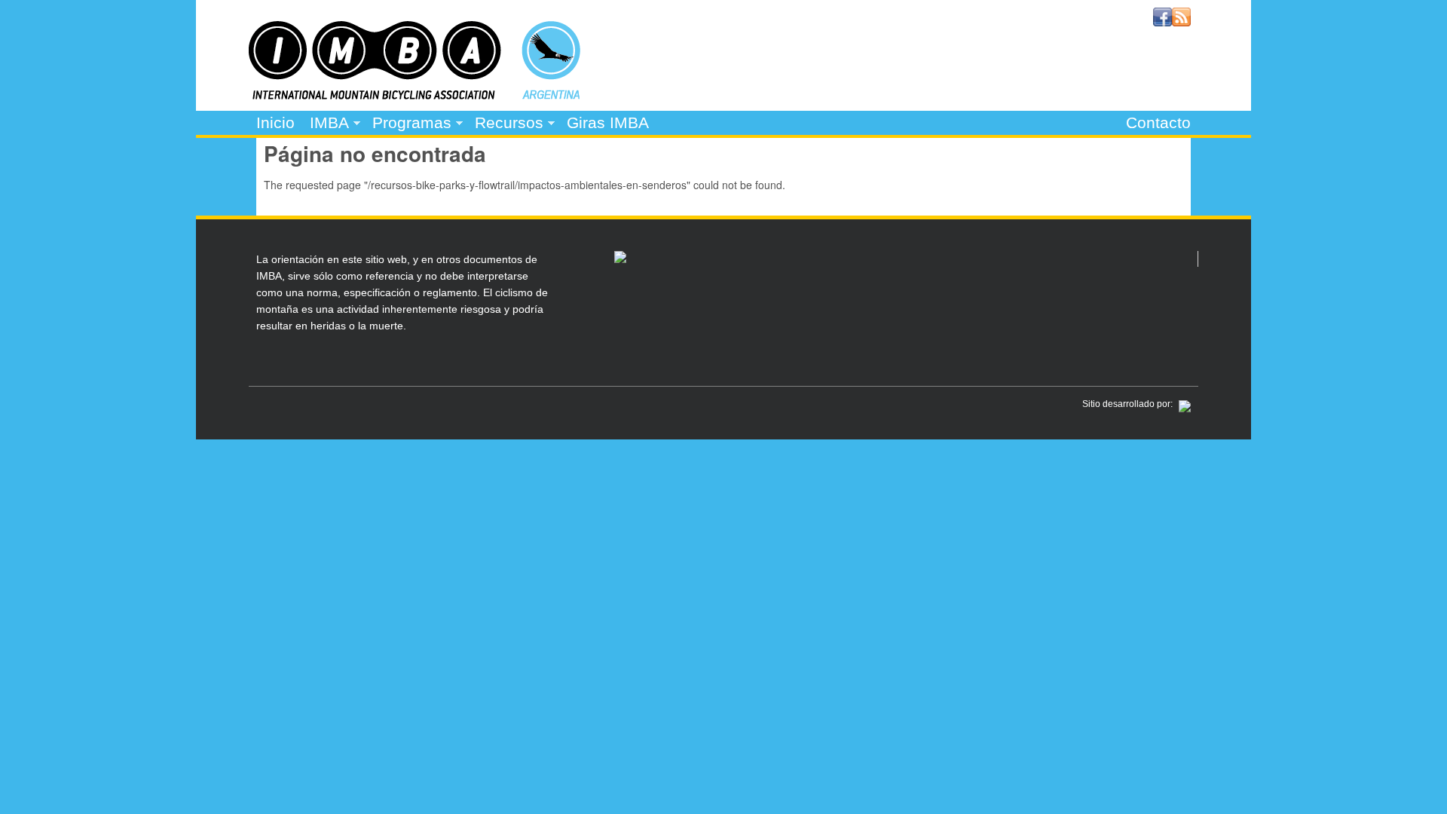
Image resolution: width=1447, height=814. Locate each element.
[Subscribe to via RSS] (1181, 21)
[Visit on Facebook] (1162, 21)
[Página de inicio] (414, 95)
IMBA (325, 124)
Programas (408, 124)
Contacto (1158, 122)
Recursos (505, 124)
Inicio (275, 122)
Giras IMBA (608, 122)
